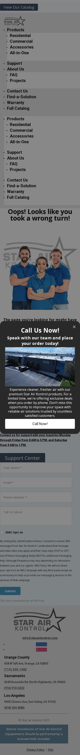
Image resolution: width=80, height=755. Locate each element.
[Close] (74, 327)
